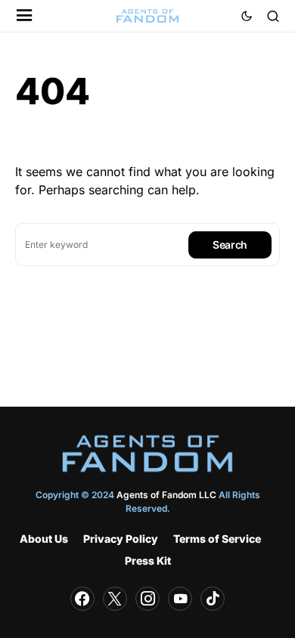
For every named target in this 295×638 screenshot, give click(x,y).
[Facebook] (82, 599)
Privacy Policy (120, 538)
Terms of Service (217, 538)
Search (230, 244)
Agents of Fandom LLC (166, 494)
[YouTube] (180, 599)
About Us (44, 538)
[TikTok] (212, 599)
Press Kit (148, 560)
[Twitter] (115, 599)
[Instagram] (147, 599)
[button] (24, 16)
